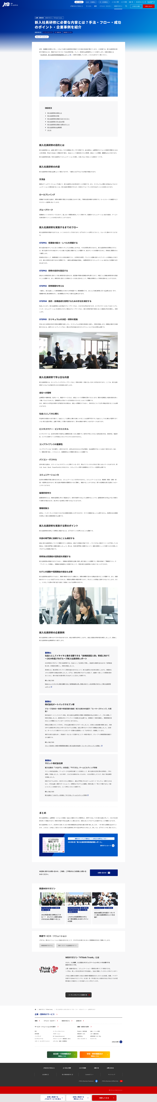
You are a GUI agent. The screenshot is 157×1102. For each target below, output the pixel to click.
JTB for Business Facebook (86, 1081)
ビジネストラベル (39, 1038)
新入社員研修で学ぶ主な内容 (55, 122)
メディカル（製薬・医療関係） (60, 1041)
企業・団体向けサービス (45, 1014)
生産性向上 (80, 1036)
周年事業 (37, 1034)
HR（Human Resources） (59, 1036)
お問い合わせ (148, 6)
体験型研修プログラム (47, 945)
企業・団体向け (79, 2)
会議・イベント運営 (95, 1031)
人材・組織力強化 (94, 1034)
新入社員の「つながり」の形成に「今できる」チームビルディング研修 (66, 795)
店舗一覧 (96, 1067)
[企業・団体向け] (35, 1009)
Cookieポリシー (89, 1074)
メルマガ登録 (82, 1067)
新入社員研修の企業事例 (54, 127)
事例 (36, 1020)
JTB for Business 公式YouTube (110, 1081)
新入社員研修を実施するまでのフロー (58, 119)
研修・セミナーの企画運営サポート (67, 945)
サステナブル (93, 1038)
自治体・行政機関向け (91, 2)
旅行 (36, 1031)
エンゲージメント (42, 37)
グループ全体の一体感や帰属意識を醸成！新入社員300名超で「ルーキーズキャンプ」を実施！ (73, 746)
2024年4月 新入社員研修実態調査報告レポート (55, 55)
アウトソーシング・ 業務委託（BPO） (62, 1038)
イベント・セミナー (49, 1020)
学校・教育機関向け (103, 2)
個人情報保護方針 (66, 1074)
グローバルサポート (82, 1038)
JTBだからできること (49, 1067)
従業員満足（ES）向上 (95, 1036)
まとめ (49, 130)
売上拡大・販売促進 (82, 1031)
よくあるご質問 (67, 1067)
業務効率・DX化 (81, 1034)
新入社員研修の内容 (53, 116)
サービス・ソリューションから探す (45, 1027)
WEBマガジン (66, 1020)
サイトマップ (111, 1074)
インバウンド (38, 1036)
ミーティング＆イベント (59, 1031)
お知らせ (78, 1020)
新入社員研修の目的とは (54, 113)
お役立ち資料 (136, 6)
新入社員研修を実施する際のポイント (58, 124)
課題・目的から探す (83, 1027)
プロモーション (56, 1034)
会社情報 (44, 1074)
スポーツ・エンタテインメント (42, 1041)
